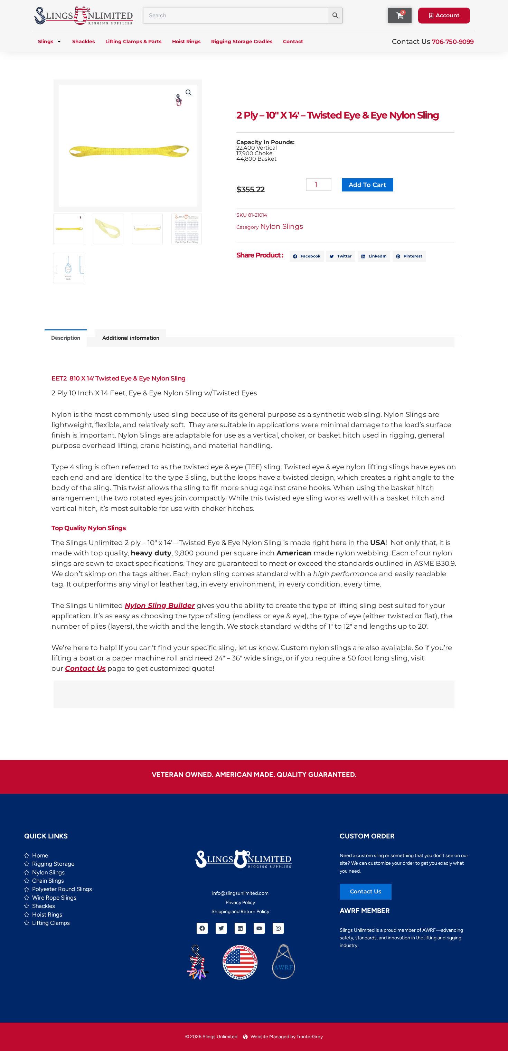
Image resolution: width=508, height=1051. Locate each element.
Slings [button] (45, 41)
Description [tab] (65, 338)
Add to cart (367, 185)
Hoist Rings (186, 41)
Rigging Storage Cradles (241, 41)
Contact (293, 41)
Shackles (83, 41)
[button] (188, 92)
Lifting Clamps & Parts (133, 41)
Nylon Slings (281, 226)
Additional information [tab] (130, 338)
